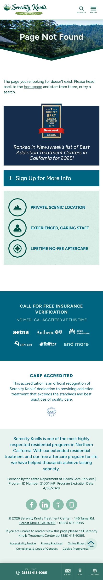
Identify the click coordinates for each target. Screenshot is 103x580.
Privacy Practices (52, 543)
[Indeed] (58, 504)
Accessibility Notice (23, 543)
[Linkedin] (45, 504)
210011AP (47, 483)
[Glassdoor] (71, 504)
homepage (33, 86)
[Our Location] (80, 571)
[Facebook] (31, 504)
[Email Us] (68, 571)
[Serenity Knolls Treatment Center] (25, 9)
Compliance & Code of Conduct (37, 548)
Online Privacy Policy (81, 543)
